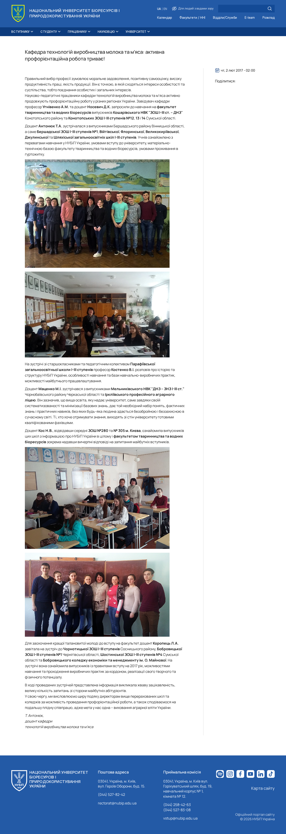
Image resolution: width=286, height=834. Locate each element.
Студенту (48, 31)
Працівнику (77, 31)
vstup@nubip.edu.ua (180, 818)
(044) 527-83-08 (177, 809)
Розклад (268, 17)
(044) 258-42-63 (177, 804)
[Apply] (270, 8)
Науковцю (106, 31)
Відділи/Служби (225, 17)
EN (165, 8)
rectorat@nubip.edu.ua (117, 803)
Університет (136, 31)
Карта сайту (263, 788)
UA (159, 8)
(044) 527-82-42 (111, 794)
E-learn (250, 17)
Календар (164, 17)
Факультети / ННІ (192, 17)
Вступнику (20, 31)
